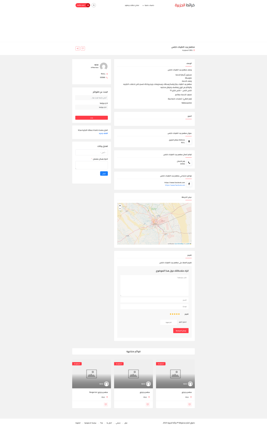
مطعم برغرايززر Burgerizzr (98, 392)
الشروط (78, 422)
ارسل (104, 173)
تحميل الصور (182, 322)
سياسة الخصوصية (90, 422)
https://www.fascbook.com (175, 185)
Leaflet (188, 244)
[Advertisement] (133, 26)
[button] (120, 205)
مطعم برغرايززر (187, 392)
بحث (91, 117)
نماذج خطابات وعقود (132, 5)
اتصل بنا (109, 422)
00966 (103, 77)
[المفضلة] (83, 48)
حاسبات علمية (149, 5)
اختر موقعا (104, 103)
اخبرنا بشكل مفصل (100, 159)
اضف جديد (103, 133)
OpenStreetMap (179, 244)
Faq (101, 422)
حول (125, 422)
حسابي (118, 422)
